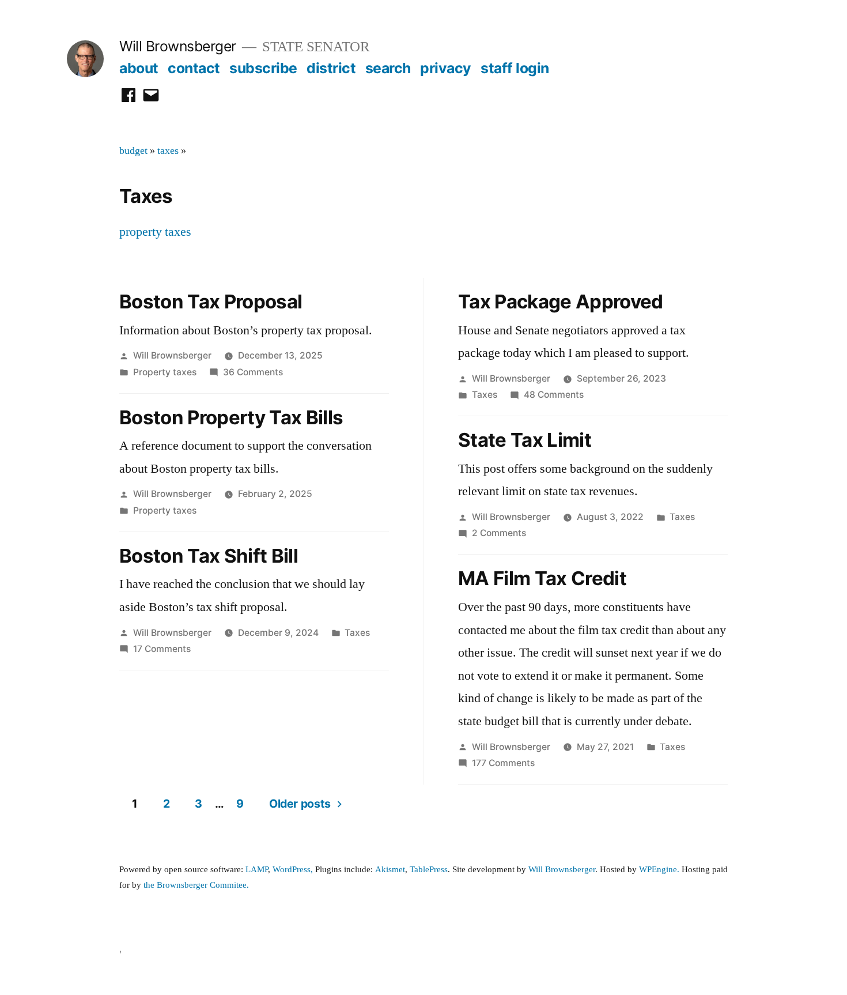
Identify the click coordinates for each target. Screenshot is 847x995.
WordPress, (293, 869)
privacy (445, 68)
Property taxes (164, 372)
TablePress (429, 869)
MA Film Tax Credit (542, 578)
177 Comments (503, 762)
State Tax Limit (524, 439)
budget (133, 151)
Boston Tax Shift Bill (208, 555)
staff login (515, 68)
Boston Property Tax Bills (231, 417)
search (388, 68)
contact (194, 68)
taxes (168, 151)
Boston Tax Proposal (210, 301)
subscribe (263, 68)
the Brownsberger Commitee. (196, 885)
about (138, 68)
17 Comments (162, 648)
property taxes (155, 232)
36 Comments (253, 372)
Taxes (357, 632)
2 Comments (499, 532)
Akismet (390, 869)
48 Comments (554, 394)
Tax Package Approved (560, 301)
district (331, 68)
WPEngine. (660, 869)
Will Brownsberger (177, 46)
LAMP (256, 869)
